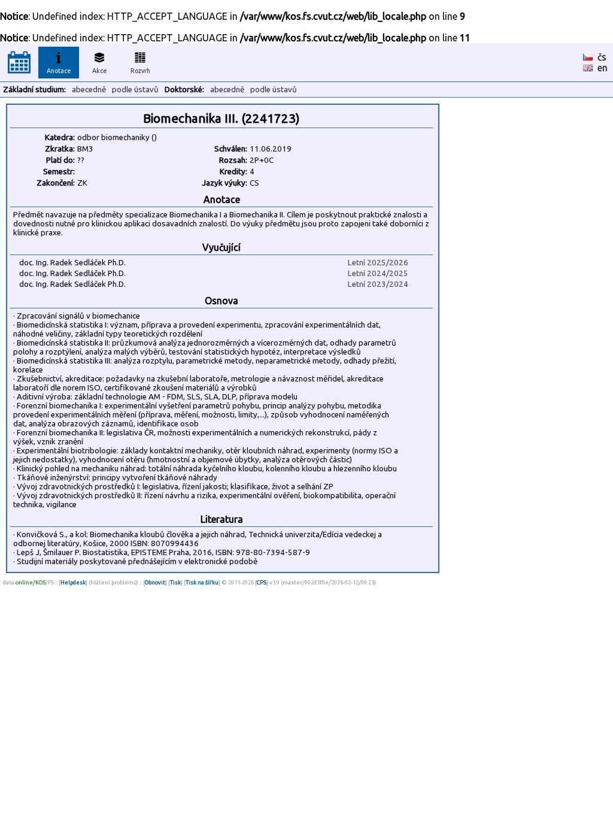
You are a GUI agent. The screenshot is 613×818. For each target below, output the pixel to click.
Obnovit (155, 582)
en (602, 67)
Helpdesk (73, 582)
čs (601, 56)
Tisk (175, 582)
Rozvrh (140, 70)
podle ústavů (135, 89)
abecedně (89, 89)
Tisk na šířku (202, 582)
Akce (99, 70)
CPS (261, 582)
